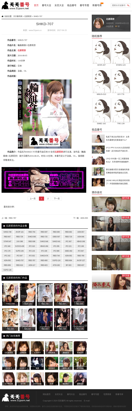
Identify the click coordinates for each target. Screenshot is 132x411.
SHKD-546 (44, 241)
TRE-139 (121, 123)
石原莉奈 (28, 16)
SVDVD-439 (19, 246)
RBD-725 (44, 237)
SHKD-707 (20, 260)
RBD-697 (44, 232)
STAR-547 (7, 241)
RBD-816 (19, 265)
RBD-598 (31, 241)
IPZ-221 (69, 246)
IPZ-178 (7, 251)
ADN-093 (84, 218)
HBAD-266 (44, 246)
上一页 (33, 198)
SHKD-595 (32, 237)
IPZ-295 (56, 246)
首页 (36, 5)
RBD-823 (44, 265)
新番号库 (97, 5)
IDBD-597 (56, 237)
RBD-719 (68, 237)
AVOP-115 (19, 232)
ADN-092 (68, 256)
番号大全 (46, 5)
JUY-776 (120, 94)
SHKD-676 (44, 256)
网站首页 (47, 394)
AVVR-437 (101, 65)
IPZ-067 (81, 251)
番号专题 (84, 5)
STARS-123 (121, 65)
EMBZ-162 (101, 123)
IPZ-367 (69, 241)
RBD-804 (68, 260)
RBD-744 (56, 256)
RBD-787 (12, 218)
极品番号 (71, 5)
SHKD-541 (56, 241)
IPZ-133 (32, 251)
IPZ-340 (7, 246)
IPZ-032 (32, 256)
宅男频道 (107, 394)
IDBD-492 (68, 251)
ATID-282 (56, 265)
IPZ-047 (20, 256)
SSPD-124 (56, 260)
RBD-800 (44, 260)
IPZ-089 (56, 251)
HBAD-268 (81, 241)
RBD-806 (7, 265)
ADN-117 (32, 265)
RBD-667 (7, 237)
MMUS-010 (101, 94)
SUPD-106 (20, 251)
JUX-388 (19, 241)
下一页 (57, 198)
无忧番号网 (16, 397)
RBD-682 (68, 232)
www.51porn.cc (35, 30)
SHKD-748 (7, 232)
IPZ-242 (7, 256)
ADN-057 (80, 232)
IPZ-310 (32, 246)
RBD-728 (19, 237)
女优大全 (59, 5)
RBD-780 (80, 256)
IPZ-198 (81, 246)
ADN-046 (80, 237)
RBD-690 (56, 232)
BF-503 (68, 265)
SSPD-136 (7, 270)
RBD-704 (31, 232)
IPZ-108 (44, 251)
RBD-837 (80, 265)
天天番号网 (17, 16)
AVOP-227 (81, 260)
